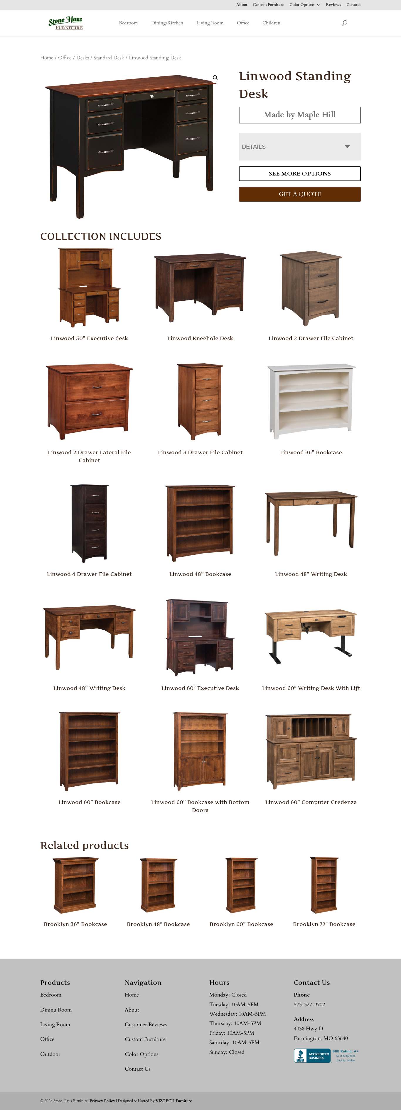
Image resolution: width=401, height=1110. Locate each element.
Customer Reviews (146, 1024)
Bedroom (128, 23)
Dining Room (56, 1010)
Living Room (210, 23)
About (241, 5)
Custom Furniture (268, 5)
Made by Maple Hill (300, 114)
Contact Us (138, 1069)
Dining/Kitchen (167, 23)
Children (271, 23)
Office (243, 23)
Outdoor (50, 1054)
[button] (215, 78)
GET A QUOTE (300, 194)
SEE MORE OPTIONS (300, 174)
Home (46, 58)
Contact (353, 5)
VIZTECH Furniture (174, 1101)
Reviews (333, 5)
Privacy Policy (102, 1101)
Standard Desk (109, 58)
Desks (82, 58)
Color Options (302, 5)
